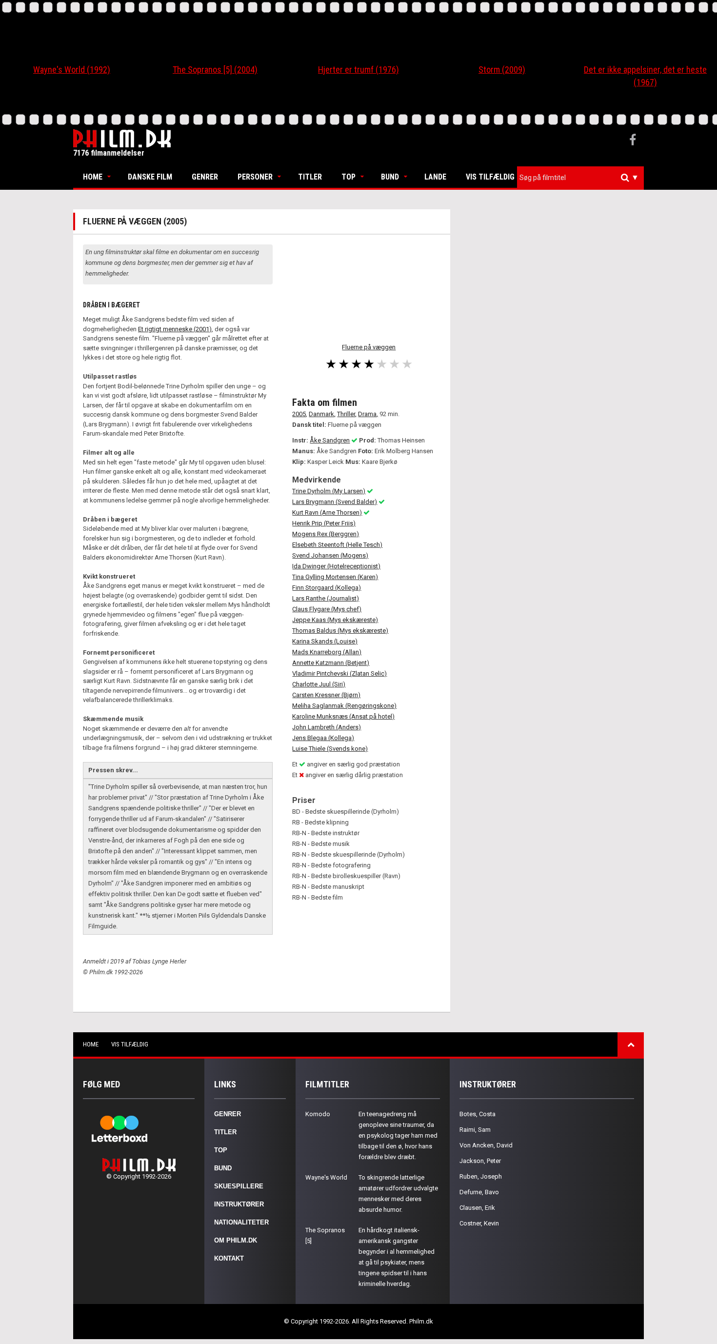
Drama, (368, 414)
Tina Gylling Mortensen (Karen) (335, 577)
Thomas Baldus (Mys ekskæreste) (340, 630)
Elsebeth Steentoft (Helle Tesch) (337, 544)
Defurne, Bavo (479, 1192)
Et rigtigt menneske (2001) (175, 329)
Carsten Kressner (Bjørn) (326, 695)
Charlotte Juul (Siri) (318, 684)
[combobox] (580, 177)
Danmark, (322, 414)
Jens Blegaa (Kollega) (323, 738)
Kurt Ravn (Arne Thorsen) (327, 512)
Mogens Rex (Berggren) (325, 534)
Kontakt (229, 1258)
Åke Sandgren (330, 440)
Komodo (317, 1114)
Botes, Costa (477, 1114)
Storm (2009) (501, 69)
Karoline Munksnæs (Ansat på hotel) (343, 716)
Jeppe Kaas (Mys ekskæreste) (335, 619)
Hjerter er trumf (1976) (358, 69)
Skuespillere (238, 1186)
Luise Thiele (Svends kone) (330, 748)
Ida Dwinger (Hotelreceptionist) (336, 566)
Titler (310, 176)
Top (348, 176)
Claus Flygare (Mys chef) (326, 609)
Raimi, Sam (475, 1129)
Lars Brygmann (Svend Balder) (334, 501)
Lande (435, 176)
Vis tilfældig (490, 176)
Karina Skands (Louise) (325, 641)
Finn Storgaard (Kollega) (326, 587)
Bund (390, 176)
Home (92, 176)
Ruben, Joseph (480, 1176)
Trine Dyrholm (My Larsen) (328, 491)
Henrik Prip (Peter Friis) (324, 523)
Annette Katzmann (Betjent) (330, 662)
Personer (255, 176)
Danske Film (150, 176)
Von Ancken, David (486, 1145)
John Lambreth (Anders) (326, 727)
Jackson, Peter (480, 1160)
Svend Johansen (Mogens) (330, 555)
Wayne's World (326, 1177)
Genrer (205, 176)
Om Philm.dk (235, 1240)
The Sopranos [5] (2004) (215, 69)
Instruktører (239, 1204)
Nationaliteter (241, 1222)
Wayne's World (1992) (71, 69)
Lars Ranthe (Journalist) (325, 598)
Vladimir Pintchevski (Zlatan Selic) (339, 673)
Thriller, (347, 414)
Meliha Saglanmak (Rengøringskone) (344, 705)
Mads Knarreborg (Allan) (326, 652)
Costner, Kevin (479, 1223)
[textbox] (582, 177)
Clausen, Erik (477, 1207)
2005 (299, 414)
